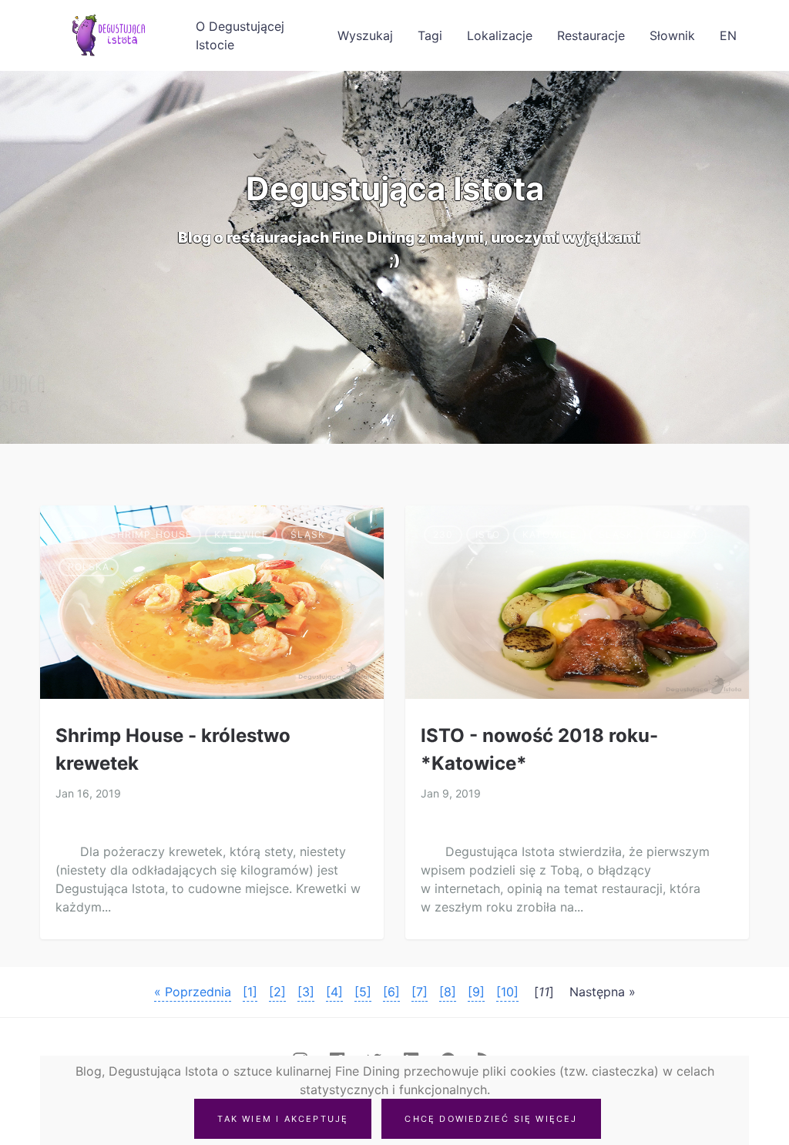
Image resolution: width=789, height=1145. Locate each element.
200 (78, 534)
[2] (277, 991)
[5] (362, 991)
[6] (391, 991)
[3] (305, 991)
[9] (476, 991)
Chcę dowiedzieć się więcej (491, 1118)
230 (443, 534)
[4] (334, 991)
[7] (419, 991)
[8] (447, 991)
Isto (487, 534)
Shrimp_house (151, 534)
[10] (507, 991)
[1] (250, 991)
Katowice (241, 534)
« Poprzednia (192, 991)
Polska (88, 566)
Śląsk (307, 534)
